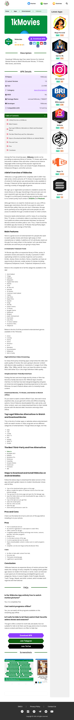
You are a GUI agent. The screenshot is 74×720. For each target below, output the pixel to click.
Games (59, 3)
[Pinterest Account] (34, 711)
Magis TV (60, 171)
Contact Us (52, 706)
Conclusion (12, 150)
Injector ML (60, 56)
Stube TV (60, 148)
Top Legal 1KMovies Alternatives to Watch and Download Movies (25, 129)
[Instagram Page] (28, 711)
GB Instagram (59, 79)
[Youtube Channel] (52, 711)
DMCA (20, 706)
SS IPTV (60, 195)
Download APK (39, 39)
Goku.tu (9, 451)
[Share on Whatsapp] (38, 43)
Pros (10, 146)
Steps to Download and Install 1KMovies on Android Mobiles (26, 138)
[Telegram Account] (40, 711)
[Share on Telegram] (38, 46)
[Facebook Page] (22, 711)
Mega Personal (60, 33)
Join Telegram (26, 641)
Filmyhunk (41, 198)
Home (33, 3)
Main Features (13, 124)
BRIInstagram (59, 102)
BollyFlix (32, 198)
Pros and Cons (13, 142)
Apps (45, 3)
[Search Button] (67, 3)
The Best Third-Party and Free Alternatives (21, 134)
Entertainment (26, 11)
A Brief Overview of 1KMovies (18, 120)
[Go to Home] (7, 3)
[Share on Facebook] (31, 43)
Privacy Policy (35, 706)
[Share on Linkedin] (45, 43)
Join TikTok (26, 646)
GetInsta (60, 125)
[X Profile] (46, 711)
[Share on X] (34, 43)
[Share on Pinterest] (41, 43)
